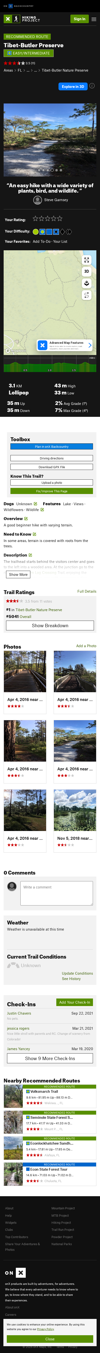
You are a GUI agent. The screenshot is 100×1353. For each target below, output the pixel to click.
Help (8, 1215)
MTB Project (60, 1215)
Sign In (79, 19)
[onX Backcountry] (18, 6)
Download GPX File (52, 467)
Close (50, 1339)
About (9, 1208)
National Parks (61, 1244)
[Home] (24, 19)
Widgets (11, 1222)
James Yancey (18, 1048)
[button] (8, 140)
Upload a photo (52, 483)
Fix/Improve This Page (51, 491)
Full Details (86, 591)
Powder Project (62, 1237)
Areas (8, 70)
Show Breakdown (50, 625)
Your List (60, 241)
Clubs (9, 1230)
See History (71, 978)
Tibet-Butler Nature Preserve (65, 70)
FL (20, 70)
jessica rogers (18, 1028)
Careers (10, 1314)
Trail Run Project (62, 1230)
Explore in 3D (73, 86)
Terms (60, 1346)
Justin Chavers (19, 1013)
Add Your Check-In (74, 1002)
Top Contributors (16, 1237)
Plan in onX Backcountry (51, 446)
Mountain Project (63, 1208)
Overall (25, 616)
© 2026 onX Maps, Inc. (37, 1346)
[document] (50, 1332)
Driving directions (52, 458)
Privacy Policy (45, 1329)
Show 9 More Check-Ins (50, 1058)
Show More (18, 574)
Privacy (72, 1346)
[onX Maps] (15, 1276)
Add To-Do (41, 241)
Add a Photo (86, 646)
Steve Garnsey (56, 199)
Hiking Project (61, 1222)
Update (77, 973)
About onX (12, 1307)
